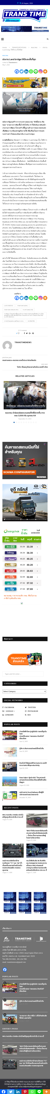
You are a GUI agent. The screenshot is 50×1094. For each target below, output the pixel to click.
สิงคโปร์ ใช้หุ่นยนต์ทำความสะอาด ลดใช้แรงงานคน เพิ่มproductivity (33, 764)
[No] (47, 1086)
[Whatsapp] (31, 71)
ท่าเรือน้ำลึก (31, 321)
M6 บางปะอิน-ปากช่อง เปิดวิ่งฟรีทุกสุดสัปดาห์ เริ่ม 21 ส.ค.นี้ (12, 816)
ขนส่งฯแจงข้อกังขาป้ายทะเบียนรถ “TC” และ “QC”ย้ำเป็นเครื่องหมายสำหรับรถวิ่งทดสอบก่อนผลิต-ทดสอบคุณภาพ (12, 865)
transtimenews (13, 62)
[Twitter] (21, 71)
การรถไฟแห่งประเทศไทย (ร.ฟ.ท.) (14, 321)
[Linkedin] (26, 71)
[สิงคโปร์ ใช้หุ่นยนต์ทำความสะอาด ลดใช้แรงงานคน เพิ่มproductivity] (9, 767)
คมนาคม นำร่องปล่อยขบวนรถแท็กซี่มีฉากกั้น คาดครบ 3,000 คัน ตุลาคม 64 (25, 414)
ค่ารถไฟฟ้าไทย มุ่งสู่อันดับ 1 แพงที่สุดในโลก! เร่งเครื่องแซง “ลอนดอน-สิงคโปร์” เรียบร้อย (33, 735)
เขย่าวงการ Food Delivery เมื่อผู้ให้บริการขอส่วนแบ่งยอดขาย (31, 793)
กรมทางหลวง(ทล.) (22, 305)
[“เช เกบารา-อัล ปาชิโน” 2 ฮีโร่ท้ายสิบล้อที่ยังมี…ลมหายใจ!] (9, 1019)
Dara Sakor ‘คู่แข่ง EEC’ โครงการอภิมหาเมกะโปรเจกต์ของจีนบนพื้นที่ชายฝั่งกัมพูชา (32, 780)
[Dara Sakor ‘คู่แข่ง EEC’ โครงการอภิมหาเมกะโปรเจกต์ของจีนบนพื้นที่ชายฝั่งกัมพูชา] (9, 781)
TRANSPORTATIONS (19, 47)
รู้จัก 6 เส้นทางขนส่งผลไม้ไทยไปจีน (31, 748)
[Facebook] (17, 71)
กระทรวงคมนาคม (28, 309)
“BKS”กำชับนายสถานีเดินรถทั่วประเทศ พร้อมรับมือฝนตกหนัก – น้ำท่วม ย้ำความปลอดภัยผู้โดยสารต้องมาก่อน (36, 834)
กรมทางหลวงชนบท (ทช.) (11, 309)
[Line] (36, 71)
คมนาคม (34, 47)
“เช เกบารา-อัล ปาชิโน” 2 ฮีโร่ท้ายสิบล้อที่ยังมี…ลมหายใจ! (33, 1017)
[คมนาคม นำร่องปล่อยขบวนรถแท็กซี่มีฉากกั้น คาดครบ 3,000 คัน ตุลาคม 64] (25, 395)
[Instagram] (40, 71)
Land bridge (8, 305)
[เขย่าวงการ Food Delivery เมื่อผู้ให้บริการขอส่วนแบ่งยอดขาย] (9, 796)
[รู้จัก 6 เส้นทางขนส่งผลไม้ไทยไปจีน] (9, 752)
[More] (45, 71)
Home (4, 47)
